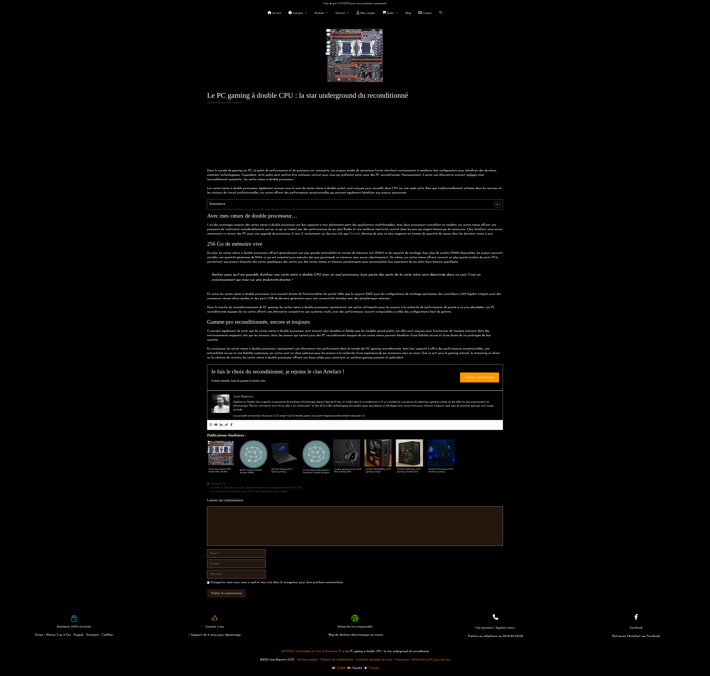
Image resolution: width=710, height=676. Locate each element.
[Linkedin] (221, 425)
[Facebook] (231, 425)
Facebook (636, 627)
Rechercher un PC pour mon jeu (431, 659)
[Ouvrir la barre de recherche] (440, 12)
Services (340, 12)
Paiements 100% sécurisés (74, 626)
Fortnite (354, 233)
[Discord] (216, 425)
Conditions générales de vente (374, 659)
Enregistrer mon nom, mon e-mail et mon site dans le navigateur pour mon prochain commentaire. (277, 582)
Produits (319, 12)
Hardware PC (218, 484)
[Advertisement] (355, 136)
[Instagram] (210, 425)
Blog (408, 12)
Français (374, 668)
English (341, 668)
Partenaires (402, 659)
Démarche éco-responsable (355, 626)
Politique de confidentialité (336, 659)
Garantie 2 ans (214, 626)
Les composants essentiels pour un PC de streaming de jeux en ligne (249, 491)
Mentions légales (307, 659)
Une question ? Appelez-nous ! (495, 627)
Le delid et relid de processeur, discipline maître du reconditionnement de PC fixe (256, 488)
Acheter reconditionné (479, 377)
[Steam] (226, 425)
